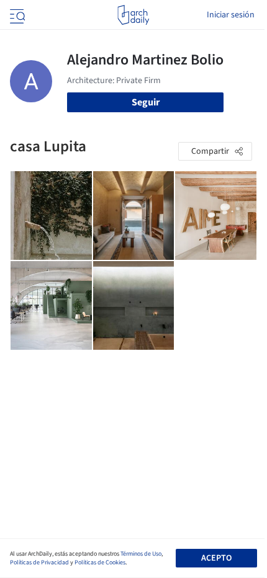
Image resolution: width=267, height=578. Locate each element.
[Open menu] (16, 15)
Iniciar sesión (231, 15)
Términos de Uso (140, 553)
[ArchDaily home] (133, 15)
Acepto (216, 558)
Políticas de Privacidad (39, 562)
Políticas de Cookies (100, 562)
